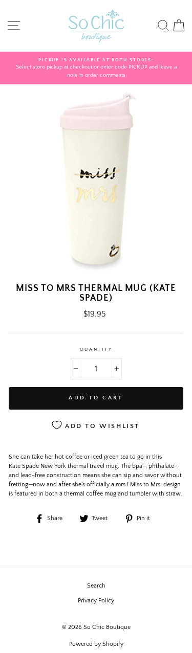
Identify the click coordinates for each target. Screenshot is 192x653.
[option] (96, 68)
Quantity (96, 349)
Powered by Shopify (96, 644)
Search (96, 585)
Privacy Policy (96, 600)
